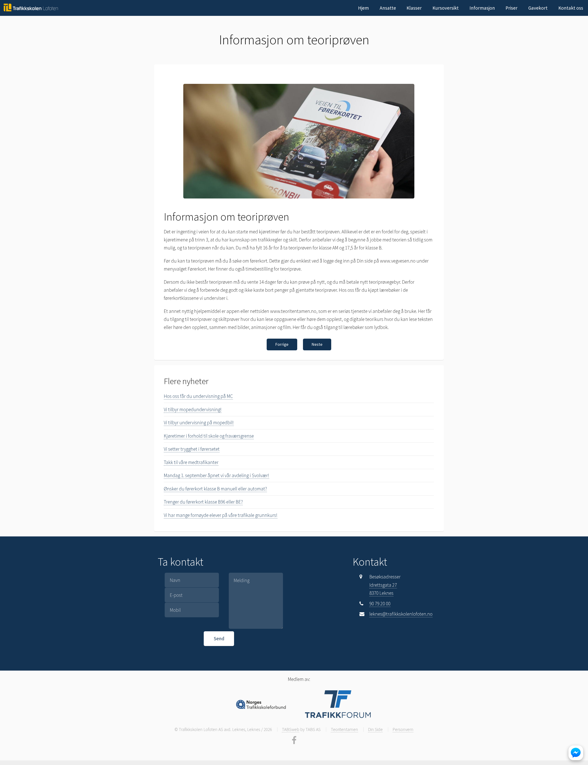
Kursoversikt (446, 8)
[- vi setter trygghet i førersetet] (30, 7)
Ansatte (388, 8)
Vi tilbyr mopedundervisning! (193, 409)
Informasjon (482, 8)
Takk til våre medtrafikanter (191, 462)
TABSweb (290, 729)
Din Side (375, 729)
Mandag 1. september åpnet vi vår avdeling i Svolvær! (216, 475)
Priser (511, 8)
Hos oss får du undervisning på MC (198, 396)
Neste (316, 344)
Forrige (281, 344)
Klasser (414, 8)
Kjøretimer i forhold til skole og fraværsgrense (209, 436)
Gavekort (538, 8)
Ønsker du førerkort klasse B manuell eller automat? (215, 489)
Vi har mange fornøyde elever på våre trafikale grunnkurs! (220, 515)
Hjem (363, 8)
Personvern (403, 729)
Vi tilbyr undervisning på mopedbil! (199, 422)
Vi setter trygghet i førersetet (192, 449)
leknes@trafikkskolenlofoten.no (401, 614)
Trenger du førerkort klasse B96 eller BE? (203, 502)
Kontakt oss (570, 8)
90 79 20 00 (379, 604)
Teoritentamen (344, 729)
